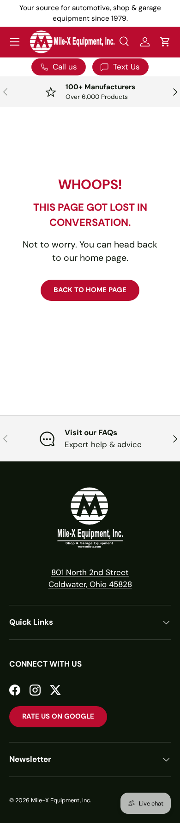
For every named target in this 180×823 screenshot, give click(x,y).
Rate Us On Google (58, 716)
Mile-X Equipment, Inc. (61, 800)
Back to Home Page (90, 289)
